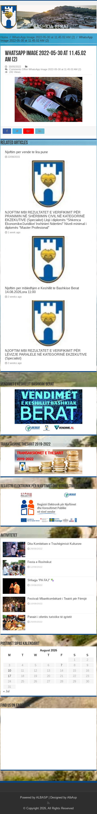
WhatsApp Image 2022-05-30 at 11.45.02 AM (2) (43, 37)
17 (9, 676)
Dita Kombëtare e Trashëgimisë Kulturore (54, 543)
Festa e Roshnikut (39, 562)
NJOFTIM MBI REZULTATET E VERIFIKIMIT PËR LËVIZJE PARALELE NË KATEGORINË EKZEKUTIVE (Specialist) (46, 354)
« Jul (6, 691)
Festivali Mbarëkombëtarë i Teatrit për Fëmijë (57, 598)
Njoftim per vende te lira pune (26, 152)
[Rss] (48, 803)
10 (9, 670)
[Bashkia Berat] (48, 17)
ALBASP (42, 797)
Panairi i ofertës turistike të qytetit (50, 617)
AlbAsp (72, 797)
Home (4, 37)
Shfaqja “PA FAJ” (39, 580)
